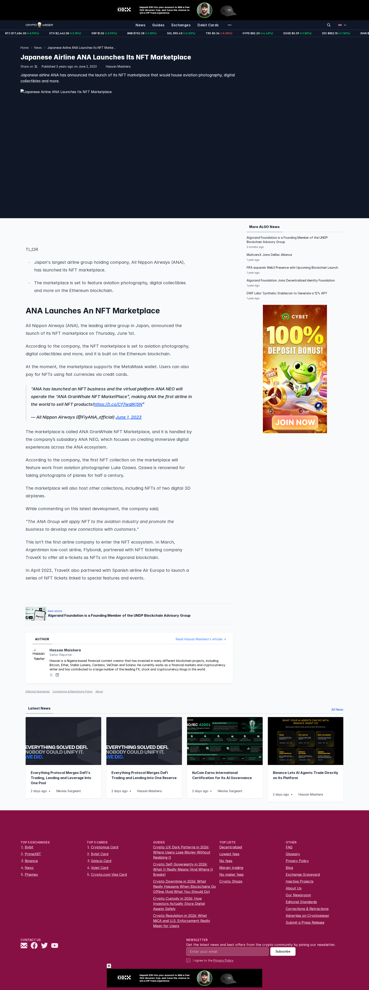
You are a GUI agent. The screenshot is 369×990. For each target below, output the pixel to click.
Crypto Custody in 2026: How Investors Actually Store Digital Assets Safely (179, 903)
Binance (31, 861)
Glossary (293, 854)
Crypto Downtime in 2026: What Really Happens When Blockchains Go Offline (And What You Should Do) (184, 886)
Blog (289, 868)
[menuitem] (140, 25)
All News (337, 709)
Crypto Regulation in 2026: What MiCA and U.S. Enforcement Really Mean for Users (181, 920)
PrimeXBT (33, 854)
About (99, 691)
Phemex (31, 874)
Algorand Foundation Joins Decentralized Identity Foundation (291, 280)
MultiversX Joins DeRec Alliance (269, 254)
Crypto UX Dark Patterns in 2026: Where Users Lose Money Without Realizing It (181, 852)
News (38, 47)
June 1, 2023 (129, 417)
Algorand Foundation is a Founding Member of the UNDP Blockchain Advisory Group (287, 240)
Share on (26, 66)
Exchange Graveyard (303, 874)
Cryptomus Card (104, 847)
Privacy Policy (297, 861)
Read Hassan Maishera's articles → (201, 639)
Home (24, 47)
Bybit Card (99, 854)
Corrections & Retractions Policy (73, 691)
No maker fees (231, 874)
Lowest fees (229, 854)
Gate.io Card (101, 861)
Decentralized (230, 847)
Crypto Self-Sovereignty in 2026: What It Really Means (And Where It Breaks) (183, 869)
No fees (225, 861)
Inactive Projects (299, 881)
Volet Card (99, 868)
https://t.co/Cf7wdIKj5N (118, 404)
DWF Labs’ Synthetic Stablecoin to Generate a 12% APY (287, 293)
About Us (294, 888)
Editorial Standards (38, 691)
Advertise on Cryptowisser (307, 915)
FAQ (289, 847)
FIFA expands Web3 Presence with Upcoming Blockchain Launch (292, 267)
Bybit (29, 847)
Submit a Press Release (305, 922)
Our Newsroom (298, 895)
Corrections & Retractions (307, 909)
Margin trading (231, 868)
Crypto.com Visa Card (109, 874)
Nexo (29, 868)
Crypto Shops (230, 881)
